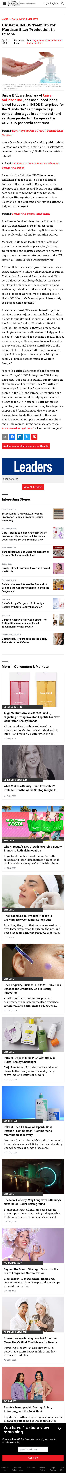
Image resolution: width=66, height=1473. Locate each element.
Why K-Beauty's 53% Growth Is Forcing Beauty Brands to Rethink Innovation (33, 848)
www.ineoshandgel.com (17, 428)
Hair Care (6, 616)
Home (5, 19)
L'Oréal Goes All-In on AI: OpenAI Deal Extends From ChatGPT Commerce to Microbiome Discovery (28, 1130)
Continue (33, 1457)
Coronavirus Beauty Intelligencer (31, 213)
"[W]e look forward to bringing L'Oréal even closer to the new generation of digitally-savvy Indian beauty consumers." (31, 1071)
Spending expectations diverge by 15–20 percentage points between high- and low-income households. (30, 1351)
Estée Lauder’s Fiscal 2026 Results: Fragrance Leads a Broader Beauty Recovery (22, 517)
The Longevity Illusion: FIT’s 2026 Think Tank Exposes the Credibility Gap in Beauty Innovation (32, 988)
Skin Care (6, 599)
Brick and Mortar (9, 548)
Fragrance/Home (9, 529)
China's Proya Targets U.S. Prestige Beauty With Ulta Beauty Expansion (23, 605)
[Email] (5, 437)
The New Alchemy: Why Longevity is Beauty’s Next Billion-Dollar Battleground (32, 1202)
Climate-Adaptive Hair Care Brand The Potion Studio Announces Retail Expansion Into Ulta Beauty (24, 623)
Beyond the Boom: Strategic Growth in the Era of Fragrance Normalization (31, 1271)
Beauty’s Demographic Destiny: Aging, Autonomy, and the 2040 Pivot (28, 1409)
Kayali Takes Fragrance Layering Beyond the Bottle (26, 570)
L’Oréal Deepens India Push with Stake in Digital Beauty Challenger (30, 1059)
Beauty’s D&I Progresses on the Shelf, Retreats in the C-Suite (24, 640)
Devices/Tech (10, 1121)
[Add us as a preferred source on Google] (34, 437)
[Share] (12, 437)
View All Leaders (33, 487)
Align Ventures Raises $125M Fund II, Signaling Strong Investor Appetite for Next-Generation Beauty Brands (32, 716)
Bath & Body (7, 564)
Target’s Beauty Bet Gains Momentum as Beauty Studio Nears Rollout (26, 553)
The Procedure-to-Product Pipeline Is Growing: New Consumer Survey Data (28, 917)
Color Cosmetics (9, 510)
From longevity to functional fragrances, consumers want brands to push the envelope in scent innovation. (32, 1282)
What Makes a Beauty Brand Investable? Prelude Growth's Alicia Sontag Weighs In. (30, 788)
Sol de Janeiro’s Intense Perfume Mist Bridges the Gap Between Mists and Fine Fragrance (25, 588)
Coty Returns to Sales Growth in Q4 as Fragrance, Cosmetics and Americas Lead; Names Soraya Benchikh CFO (24, 536)
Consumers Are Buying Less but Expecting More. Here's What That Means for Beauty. (31, 1340)
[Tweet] (27, 437)
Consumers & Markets (25, 19)
